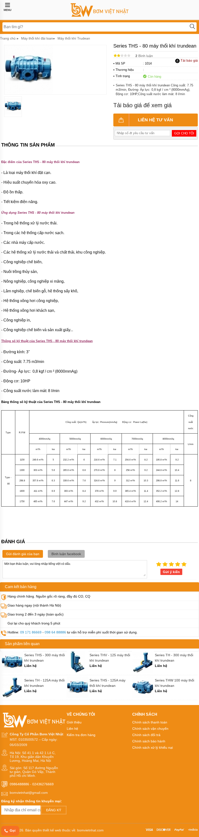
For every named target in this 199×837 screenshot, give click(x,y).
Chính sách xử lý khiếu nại (152, 747)
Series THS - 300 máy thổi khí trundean (44, 657)
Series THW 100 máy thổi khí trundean (174, 683)
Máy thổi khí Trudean (74, 38)
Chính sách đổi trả (146, 735)
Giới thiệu (74, 722)
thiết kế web (52, 830)
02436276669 (43, 784)
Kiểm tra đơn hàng (81, 735)
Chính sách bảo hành (148, 741)
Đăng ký (53, 810)
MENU (7, 9)
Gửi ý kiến (171, 572)
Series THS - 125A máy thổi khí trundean (107, 683)
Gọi (12, 830)
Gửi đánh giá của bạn (22, 554)
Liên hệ (72, 728)
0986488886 (19, 784)
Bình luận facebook (66, 554)
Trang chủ (8, 38)
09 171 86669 (30, 632)
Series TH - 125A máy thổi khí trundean (44, 683)
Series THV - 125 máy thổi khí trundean (110, 657)
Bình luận (144, 56)
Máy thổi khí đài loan (37, 38)
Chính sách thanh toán (149, 722)
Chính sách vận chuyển (150, 728)
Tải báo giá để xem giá (142, 105)
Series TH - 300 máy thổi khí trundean (174, 657)
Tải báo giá (189, 60)
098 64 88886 (55, 632)
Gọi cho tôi (184, 133)
